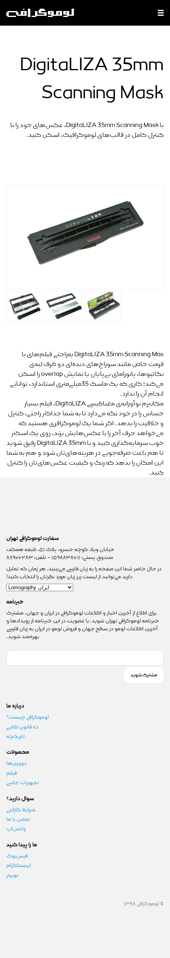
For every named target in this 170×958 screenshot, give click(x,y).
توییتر (12, 875)
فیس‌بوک (17, 856)
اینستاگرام (18, 865)
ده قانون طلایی (22, 727)
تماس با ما (18, 819)
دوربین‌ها (16, 763)
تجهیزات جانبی (22, 782)
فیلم (11, 773)
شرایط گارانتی (21, 810)
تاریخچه (15, 736)
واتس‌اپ (16, 829)
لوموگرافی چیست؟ (27, 717)
